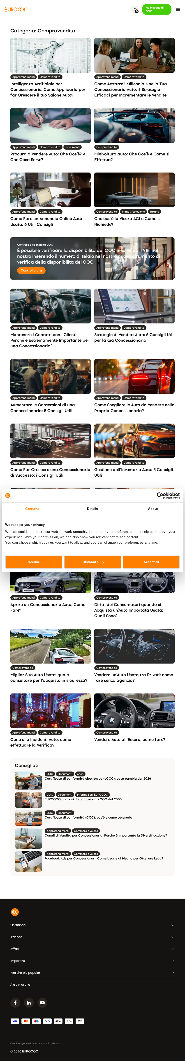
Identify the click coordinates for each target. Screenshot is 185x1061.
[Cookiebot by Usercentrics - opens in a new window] (160, 495)
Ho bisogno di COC (155, 9)
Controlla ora (31, 270)
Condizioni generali (20, 1043)
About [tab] (153, 508)
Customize (90, 562)
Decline (34, 562)
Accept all (151, 562)
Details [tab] (92, 508)
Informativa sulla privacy (45, 1043)
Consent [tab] (32, 508)
